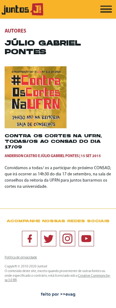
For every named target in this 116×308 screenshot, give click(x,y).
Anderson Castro (21, 156)
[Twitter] (48, 238)
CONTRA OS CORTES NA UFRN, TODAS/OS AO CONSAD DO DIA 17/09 (53, 142)
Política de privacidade (21, 257)
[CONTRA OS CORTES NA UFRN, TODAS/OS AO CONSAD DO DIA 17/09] (36, 127)
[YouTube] (86, 238)
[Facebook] (29, 238)
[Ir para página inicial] (22, 14)
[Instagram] (67, 238)
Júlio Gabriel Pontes (60, 156)
